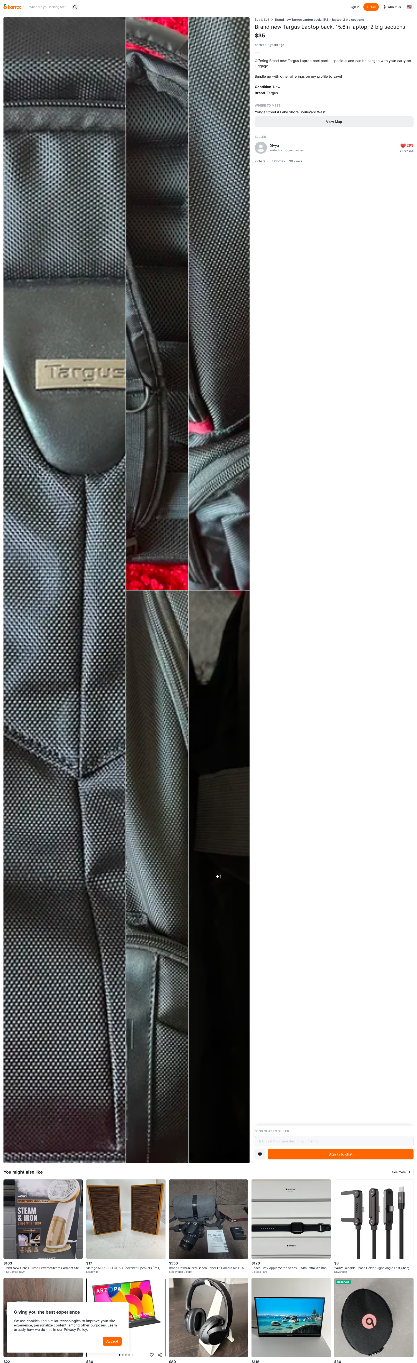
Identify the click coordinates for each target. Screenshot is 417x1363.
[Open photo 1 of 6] (64, 590)
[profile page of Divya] (261, 148)
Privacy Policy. (76, 1329)
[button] (402, 1172)
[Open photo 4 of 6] (156, 876)
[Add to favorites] (260, 1154)
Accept (112, 1341)
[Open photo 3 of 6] (219, 303)
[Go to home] (12, 7)
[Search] (75, 7)
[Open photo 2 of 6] (156, 303)
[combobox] (49, 7)
